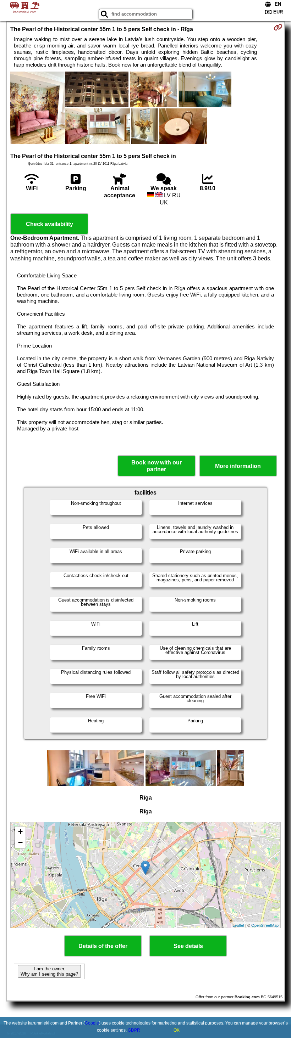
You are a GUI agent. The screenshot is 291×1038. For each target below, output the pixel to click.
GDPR (134, 1030)
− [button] (20, 842)
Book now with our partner (156, 465)
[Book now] (278, 27)
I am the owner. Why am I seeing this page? (49, 971)
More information (238, 466)
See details (188, 946)
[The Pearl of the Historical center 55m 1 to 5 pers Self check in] (37, 108)
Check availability (49, 224)
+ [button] (20, 831)
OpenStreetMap (265, 925)
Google (92, 1023)
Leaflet (238, 925)
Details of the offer (102, 946)
